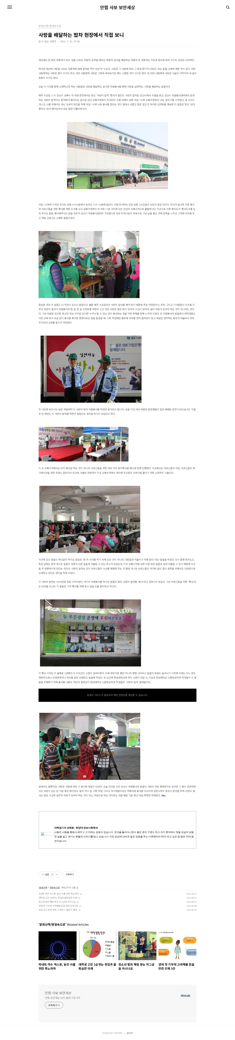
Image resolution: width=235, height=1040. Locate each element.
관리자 (130, 1033)
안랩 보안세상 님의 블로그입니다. (63, 998)
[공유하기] (52, 874)
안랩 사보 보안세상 (117, 7)
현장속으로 (55, 887)
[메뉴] (9, 7)
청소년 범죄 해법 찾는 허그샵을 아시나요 (57, 901)
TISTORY (118, 1033)
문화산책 (43, 887)
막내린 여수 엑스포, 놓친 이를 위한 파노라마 (59, 893)
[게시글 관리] (57, 874)
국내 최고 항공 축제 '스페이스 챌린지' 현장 (58, 909)
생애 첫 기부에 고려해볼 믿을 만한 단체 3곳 (58, 905)
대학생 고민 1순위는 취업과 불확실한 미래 (58, 897)
